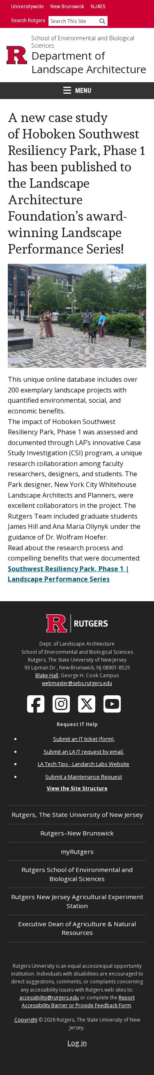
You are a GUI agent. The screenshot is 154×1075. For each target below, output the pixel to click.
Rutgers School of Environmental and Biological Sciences (77, 873)
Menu (83, 91)
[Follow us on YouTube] (112, 703)
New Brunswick (67, 6)
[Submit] (102, 21)
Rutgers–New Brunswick (77, 833)
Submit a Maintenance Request (83, 776)
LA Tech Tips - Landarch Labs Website (83, 764)
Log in (77, 1042)
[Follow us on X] (87, 703)
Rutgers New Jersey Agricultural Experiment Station (77, 901)
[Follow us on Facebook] (36, 703)
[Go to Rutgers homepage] (77, 629)
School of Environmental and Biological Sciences (82, 42)
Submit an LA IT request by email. (84, 751)
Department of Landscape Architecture (88, 62)
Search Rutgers (28, 20)
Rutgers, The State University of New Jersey (77, 814)
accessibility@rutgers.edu (49, 997)
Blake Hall (46, 675)
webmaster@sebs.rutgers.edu (77, 683)
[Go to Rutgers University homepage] (16, 55)
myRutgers (77, 851)
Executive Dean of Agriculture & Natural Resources (77, 928)
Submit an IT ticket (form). (84, 739)
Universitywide (27, 6)
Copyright (25, 1019)
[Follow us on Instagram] (62, 703)
